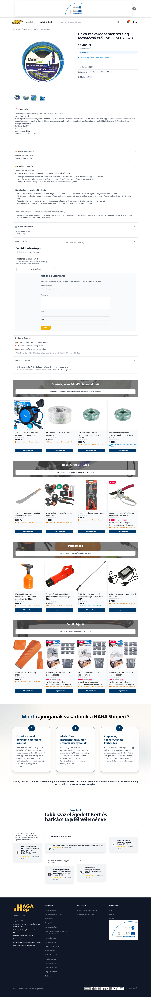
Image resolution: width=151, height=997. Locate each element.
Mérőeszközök (50, 951)
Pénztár (111, 914)
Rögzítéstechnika (51, 972)
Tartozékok (48, 976)
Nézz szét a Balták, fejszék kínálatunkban (75, 632)
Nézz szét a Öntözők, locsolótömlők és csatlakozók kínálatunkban (75, 392)
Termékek (29, 22)
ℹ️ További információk (24, 227)
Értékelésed (45, 295)
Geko (89, 77)
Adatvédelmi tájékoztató (85, 914)
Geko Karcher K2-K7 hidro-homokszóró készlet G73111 (124, 842)
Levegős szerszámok (52, 946)
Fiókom (111, 919)
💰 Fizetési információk (24, 166)
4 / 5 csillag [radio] (53, 288)
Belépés (135, 22)
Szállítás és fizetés (46, 22)
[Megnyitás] (73, 8)
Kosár (111, 910)
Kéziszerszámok (50, 942)
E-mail (44, 319)
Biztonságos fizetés (22, 361)
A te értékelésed (47, 286)
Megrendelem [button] (28, 451)
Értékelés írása (36, 269)
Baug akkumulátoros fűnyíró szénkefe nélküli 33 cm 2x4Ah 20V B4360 (78, 845)
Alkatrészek (49, 919)
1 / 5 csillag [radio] (42, 288)
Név (43, 311)
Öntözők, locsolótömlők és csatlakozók (101, 72)
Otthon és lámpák (51, 967)
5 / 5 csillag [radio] (57, 288)
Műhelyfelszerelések (52, 955)
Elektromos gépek (51, 927)
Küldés (45, 328)
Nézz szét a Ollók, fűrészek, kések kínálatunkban (75, 472)
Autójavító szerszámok (52, 923)
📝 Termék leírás (21, 109)
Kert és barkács (50, 938)
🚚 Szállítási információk (24, 151)
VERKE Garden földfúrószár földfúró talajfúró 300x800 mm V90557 (93, 870)
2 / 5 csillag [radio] (46, 288)
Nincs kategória (50, 963)
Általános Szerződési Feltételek (87, 910)
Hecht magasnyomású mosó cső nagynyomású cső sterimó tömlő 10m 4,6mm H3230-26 (62, 872)
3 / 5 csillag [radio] (50, 288)
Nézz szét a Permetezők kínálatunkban (75, 553)
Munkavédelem (50, 959)
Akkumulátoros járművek (53, 914)
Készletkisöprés (50, 910)
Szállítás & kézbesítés (23, 338)
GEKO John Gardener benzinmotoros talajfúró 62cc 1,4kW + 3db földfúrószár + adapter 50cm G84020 (30, 850)
